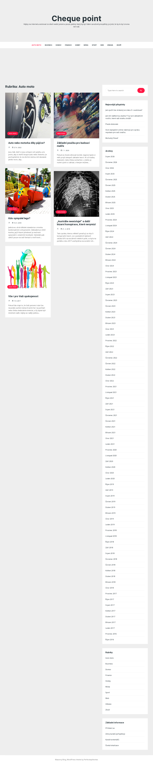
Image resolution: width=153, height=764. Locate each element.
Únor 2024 (109, 266)
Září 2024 (109, 237)
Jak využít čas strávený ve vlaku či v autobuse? (123, 110)
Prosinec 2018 (111, 530)
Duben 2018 (110, 576)
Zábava (110, 45)
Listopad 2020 (111, 455)
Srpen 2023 (109, 294)
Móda (86, 45)
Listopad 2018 (111, 536)
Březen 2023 (110, 323)
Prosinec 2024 (111, 220)
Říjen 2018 (109, 542)
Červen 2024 (110, 248)
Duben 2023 (110, 317)
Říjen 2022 (109, 346)
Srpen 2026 (109, 156)
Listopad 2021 (111, 392)
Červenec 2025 (111, 179)
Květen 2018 (110, 570)
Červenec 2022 (111, 358)
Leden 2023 (110, 335)
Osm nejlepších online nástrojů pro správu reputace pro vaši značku (122, 131)
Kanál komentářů (112, 739)
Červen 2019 (110, 501)
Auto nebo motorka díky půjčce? (26, 142)
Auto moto (36, 45)
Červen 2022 (110, 363)
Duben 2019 (110, 507)
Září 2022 (109, 352)
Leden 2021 (110, 444)
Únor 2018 (109, 588)
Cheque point (76, 18)
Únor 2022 (109, 381)
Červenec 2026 (111, 162)
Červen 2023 (110, 306)
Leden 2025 (110, 214)
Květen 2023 (110, 312)
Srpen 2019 (109, 496)
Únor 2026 (109, 168)
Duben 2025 (110, 197)
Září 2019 (109, 490)
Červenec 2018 (111, 559)
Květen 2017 (110, 611)
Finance (68, 45)
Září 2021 (109, 404)
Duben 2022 (110, 375)
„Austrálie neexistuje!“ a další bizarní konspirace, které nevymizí (76, 223)
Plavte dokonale (111, 124)
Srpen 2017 (109, 605)
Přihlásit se (110, 728)
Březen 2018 (110, 582)
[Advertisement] (76, 64)
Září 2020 (109, 461)
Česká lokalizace (112, 745)
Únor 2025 (109, 208)
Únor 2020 (109, 473)
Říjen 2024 (109, 231)
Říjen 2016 (109, 639)
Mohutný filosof (111, 138)
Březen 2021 (110, 432)
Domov (58, 45)
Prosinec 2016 (111, 634)
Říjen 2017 (109, 599)
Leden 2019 (110, 524)
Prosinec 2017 (111, 593)
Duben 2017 (110, 616)
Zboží (119, 45)
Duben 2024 (110, 254)
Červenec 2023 (111, 300)
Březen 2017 (110, 622)
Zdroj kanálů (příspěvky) (115, 734)
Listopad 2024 (111, 225)
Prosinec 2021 (111, 386)
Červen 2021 (110, 421)
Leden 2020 (110, 478)
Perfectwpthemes (91, 759)
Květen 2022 (110, 369)
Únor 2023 (109, 329)
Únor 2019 (109, 519)
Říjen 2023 (109, 283)
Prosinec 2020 (111, 450)
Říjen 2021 (109, 398)
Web (102, 45)
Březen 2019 (110, 513)
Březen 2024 (110, 260)
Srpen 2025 (109, 174)
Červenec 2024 (111, 243)
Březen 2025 (110, 202)
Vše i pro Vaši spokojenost (23, 296)
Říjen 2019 (109, 484)
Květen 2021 (110, 427)
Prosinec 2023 (111, 271)
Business (48, 45)
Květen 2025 (110, 191)
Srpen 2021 (109, 409)
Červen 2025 (110, 185)
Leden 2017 (110, 628)
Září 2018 (109, 547)
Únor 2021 (109, 438)
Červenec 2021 (111, 415)
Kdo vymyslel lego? (19, 218)
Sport (94, 45)
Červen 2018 (110, 565)
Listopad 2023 (111, 277)
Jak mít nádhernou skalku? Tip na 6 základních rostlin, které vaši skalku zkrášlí (124, 117)
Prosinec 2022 (111, 340)
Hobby (77, 45)
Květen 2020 (110, 467)
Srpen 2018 (109, 553)
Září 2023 (109, 289)
